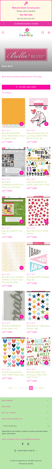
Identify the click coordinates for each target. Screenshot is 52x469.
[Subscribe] (48, 426)
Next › (42, 388)
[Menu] (3, 33)
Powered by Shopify (26, 463)
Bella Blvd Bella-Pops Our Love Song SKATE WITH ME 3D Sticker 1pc (38, 135)
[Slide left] (4, 23)
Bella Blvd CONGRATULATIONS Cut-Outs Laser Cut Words (13, 184)
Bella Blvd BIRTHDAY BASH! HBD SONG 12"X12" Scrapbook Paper (13, 135)
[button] (42, 33)
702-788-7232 (26, 15)
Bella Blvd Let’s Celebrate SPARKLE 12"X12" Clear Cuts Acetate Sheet (13, 279)
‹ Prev (10, 388)
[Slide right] (48, 23)
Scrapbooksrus (21, 460)
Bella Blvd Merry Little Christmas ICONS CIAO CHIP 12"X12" (37, 374)
